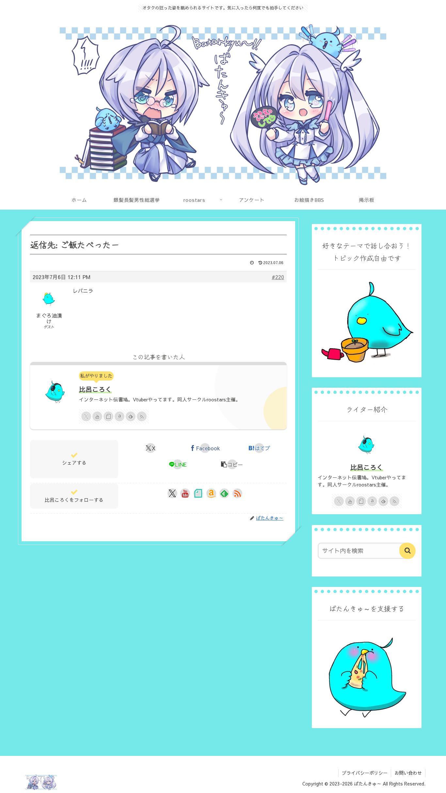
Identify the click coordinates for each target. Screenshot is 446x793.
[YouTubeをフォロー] (97, 416)
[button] (232, 464)
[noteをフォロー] (108, 416)
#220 (278, 277)
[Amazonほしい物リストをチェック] (119, 416)
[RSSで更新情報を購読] (141, 416)
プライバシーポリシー (365, 773)
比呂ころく (95, 389)
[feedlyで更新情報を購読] (130, 416)
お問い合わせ (408, 773)
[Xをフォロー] (86, 416)
